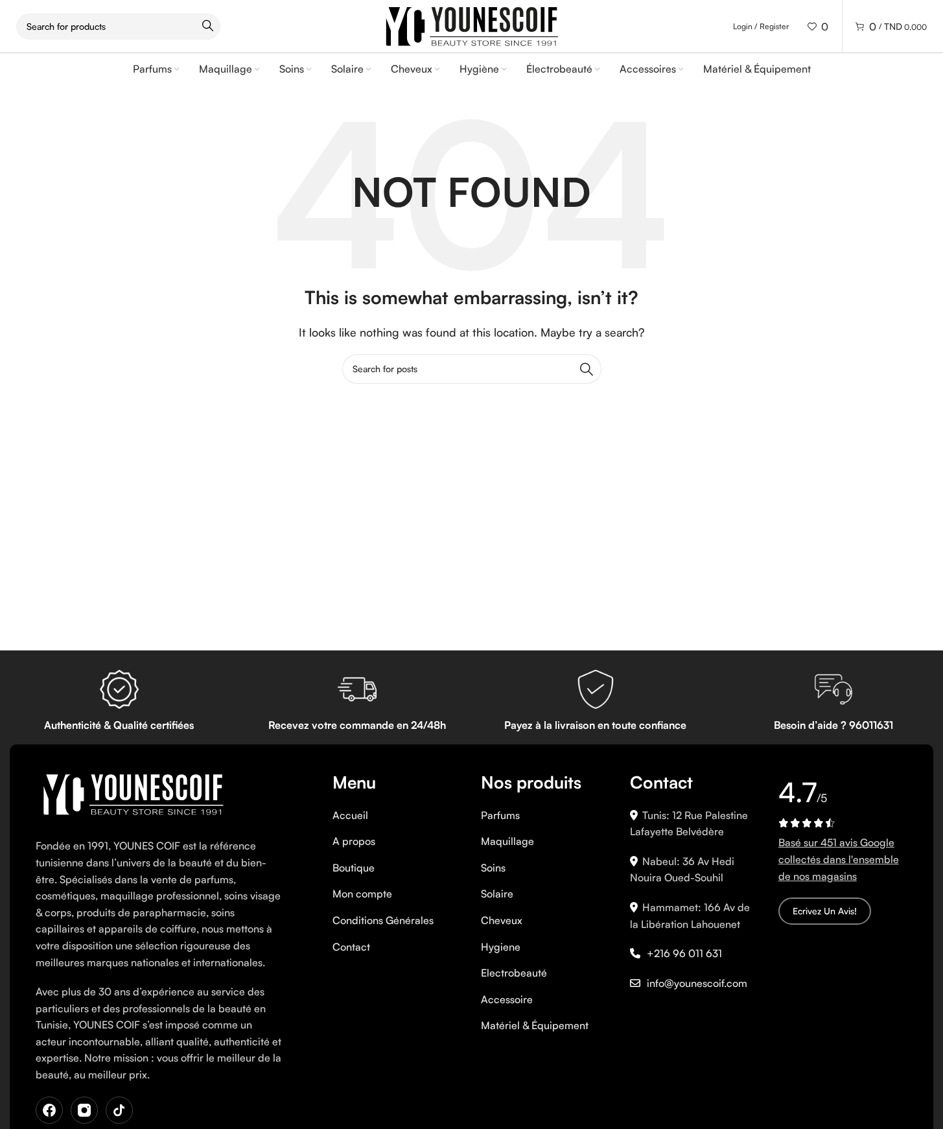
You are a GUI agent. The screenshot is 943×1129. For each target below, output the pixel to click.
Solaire (497, 893)
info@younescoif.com (697, 983)
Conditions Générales (383, 920)
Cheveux (501, 920)
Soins (493, 867)
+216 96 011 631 (684, 953)
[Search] (586, 369)
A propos (353, 841)
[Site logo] (471, 24)
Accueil (350, 815)
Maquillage (507, 841)
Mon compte (362, 893)
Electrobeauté (514, 972)
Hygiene (500, 946)
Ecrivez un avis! (825, 910)
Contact (351, 946)
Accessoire (507, 999)
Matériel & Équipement (534, 1025)
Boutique (353, 867)
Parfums (500, 815)
